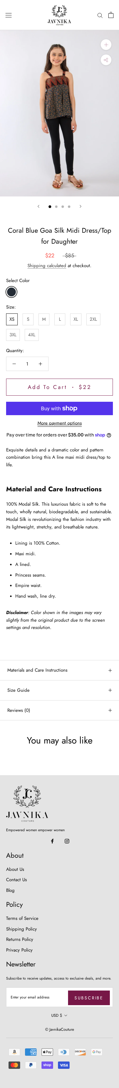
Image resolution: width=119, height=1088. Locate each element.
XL (76, 319)
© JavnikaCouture (59, 1029)
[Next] (80, 206)
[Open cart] (111, 15)
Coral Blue (11, 292)
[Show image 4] (69, 206)
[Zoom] (106, 44)
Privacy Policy (19, 950)
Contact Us (16, 879)
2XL (93, 319)
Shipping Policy (21, 929)
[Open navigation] (8, 15)
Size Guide (18, 690)
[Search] (100, 15)
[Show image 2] (56, 206)
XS (11, 319)
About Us (15, 869)
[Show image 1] (50, 206)
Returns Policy (19, 939)
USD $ (56, 1015)
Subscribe (88, 998)
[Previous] (38, 206)
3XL (12, 334)
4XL (31, 334)
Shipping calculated (46, 265)
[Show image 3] (62, 206)
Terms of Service (22, 918)
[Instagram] (67, 841)
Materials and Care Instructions (37, 670)
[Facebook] (52, 841)
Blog (10, 890)
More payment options (60, 423)
